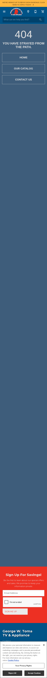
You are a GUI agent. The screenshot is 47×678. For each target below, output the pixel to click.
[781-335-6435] (35, 11)
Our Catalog (23, 68)
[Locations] (28, 11)
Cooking (7, 641)
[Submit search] (40, 19)
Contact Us (23, 79)
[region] (23, 659)
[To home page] (16, 11)
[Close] (44, 645)
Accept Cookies (34, 673)
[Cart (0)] (43, 11)
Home (23, 57)
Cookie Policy (13, 660)
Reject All (12, 673)
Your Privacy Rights (23, 666)
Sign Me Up (11, 611)
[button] (4, 11)
